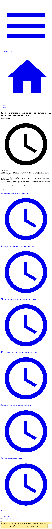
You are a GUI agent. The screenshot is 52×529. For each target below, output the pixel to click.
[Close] (51, 523)
